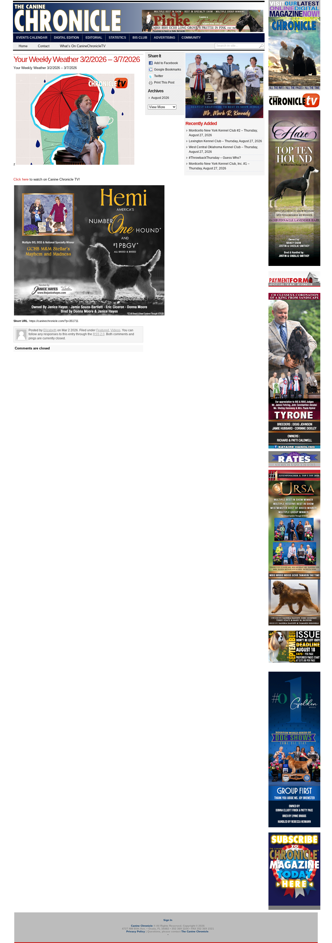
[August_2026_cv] (294, 89)
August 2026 (160, 98)
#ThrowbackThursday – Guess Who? (215, 158)
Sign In (167, 920)
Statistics (117, 37)
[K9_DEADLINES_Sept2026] (294, 662)
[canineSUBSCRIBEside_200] (294, 909)
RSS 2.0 (99, 334)
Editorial (94, 37)
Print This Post (164, 82)
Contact (44, 46)
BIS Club (140, 37)
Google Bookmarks (167, 69)
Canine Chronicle (142, 925)
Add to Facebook (166, 63)
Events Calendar (31, 37)
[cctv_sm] (294, 106)
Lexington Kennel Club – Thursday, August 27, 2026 (225, 141)
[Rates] (294, 466)
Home (23, 46)
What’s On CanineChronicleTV (83, 46)
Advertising (164, 37)
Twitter (158, 76)
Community (191, 37)
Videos (115, 330)
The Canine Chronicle (195, 931)
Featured (102, 330)
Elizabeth (50, 330)
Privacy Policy (135, 931)
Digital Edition (66, 37)
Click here (21, 179)
